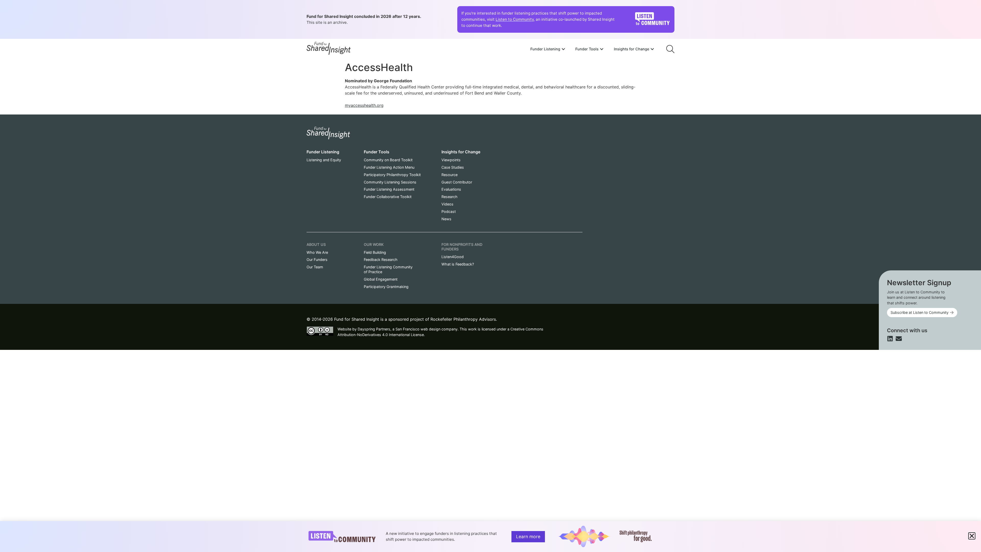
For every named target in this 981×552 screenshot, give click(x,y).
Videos (447, 204)
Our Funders (317, 259)
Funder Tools (376, 151)
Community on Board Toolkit (388, 160)
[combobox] (592, 35)
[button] (972, 536)
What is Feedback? (457, 264)
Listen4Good (452, 257)
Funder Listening (323, 151)
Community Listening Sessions (390, 182)
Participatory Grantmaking (386, 286)
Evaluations (451, 189)
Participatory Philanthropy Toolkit (392, 174)
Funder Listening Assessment (389, 189)
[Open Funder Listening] (563, 49)
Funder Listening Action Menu (389, 167)
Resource (449, 174)
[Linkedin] (890, 339)
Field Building (375, 252)
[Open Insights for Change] (652, 49)
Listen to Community (515, 19)
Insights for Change (460, 151)
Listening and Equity (324, 160)
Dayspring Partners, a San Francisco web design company (408, 329)
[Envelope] (899, 339)
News (446, 219)
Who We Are (317, 252)
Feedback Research (381, 259)
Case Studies (452, 167)
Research (449, 196)
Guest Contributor (456, 182)
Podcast (448, 211)
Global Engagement (381, 279)
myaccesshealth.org (364, 105)
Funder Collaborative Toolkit (388, 196)
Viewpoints (451, 160)
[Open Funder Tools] (601, 49)
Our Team (315, 267)
